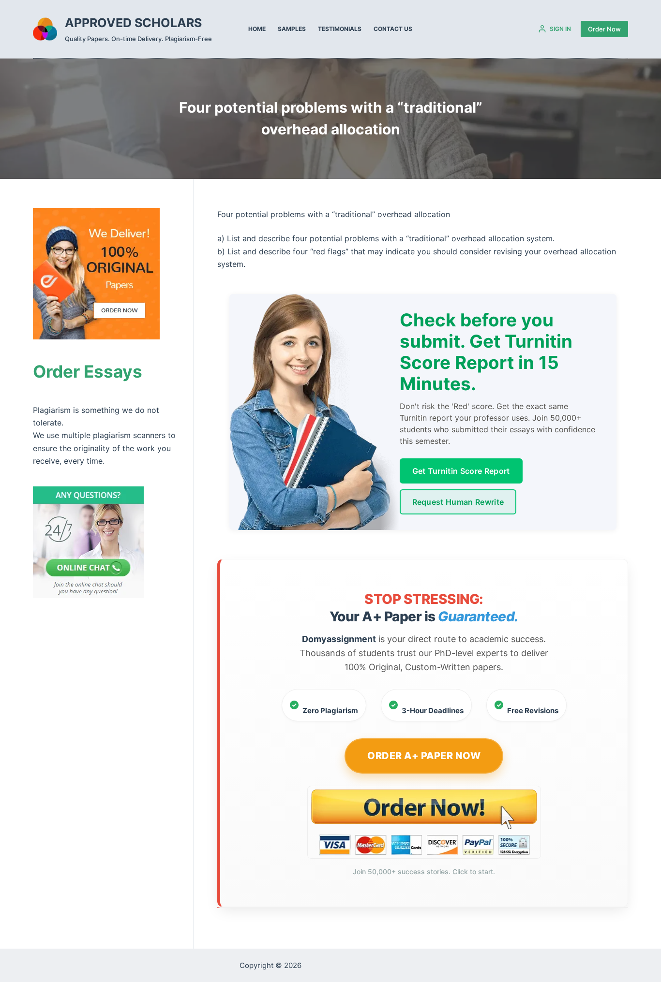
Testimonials (339, 28)
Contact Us (393, 28)
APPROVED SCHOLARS (133, 22)
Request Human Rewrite (458, 502)
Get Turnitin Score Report (461, 471)
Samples (292, 28)
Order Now (604, 29)
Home (257, 28)
